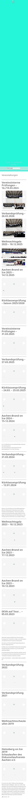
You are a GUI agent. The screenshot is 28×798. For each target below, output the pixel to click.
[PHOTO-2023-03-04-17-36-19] (8, 632)
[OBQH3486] (19, 778)
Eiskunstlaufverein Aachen (14, 163)
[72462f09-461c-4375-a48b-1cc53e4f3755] (19, 293)
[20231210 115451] (8, 604)
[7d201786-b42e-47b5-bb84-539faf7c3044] (19, 439)
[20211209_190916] (19, 713)
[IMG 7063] (8, 573)
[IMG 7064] (19, 573)
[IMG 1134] (8, 262)
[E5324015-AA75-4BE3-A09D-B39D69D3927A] (20, 542)
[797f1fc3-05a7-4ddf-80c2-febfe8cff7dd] (8, 439)
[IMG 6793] (8, 380)
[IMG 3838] (19, 408)
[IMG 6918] (19, 352)
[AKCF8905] (19, 604)
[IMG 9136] (8, 475)
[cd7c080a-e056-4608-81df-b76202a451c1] (19, 262)
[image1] (8, 206)
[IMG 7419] (14, 503)
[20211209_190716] (8, 714)
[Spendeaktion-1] (19, 632)
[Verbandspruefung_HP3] (19, 685)
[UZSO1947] (8, 778)
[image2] (8, 234)
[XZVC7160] (19, 741)
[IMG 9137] (19, 475)
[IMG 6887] (8, 352)
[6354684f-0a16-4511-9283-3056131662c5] (8, 542)
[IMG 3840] (8, 408)
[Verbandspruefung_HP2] (8, 685)
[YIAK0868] (8, 742)
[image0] (19, 206)
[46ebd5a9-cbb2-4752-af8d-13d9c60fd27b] (19, 380)
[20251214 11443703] (8, 293)
